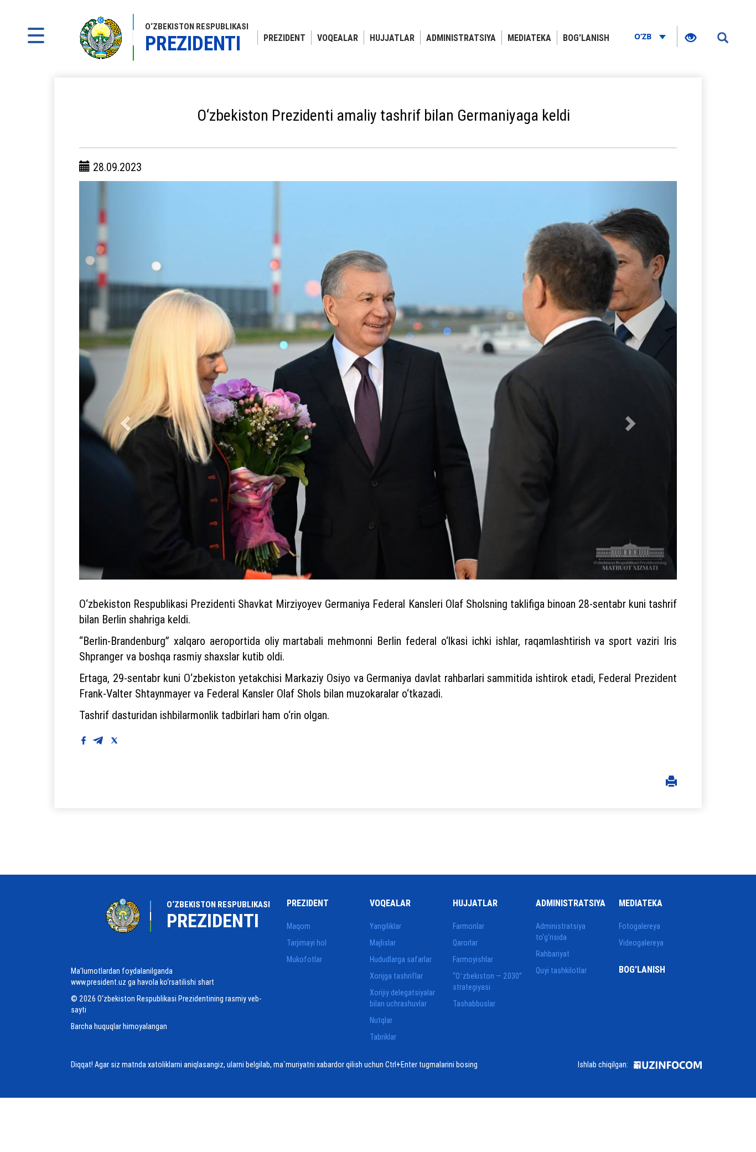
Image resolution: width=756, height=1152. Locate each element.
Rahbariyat (552, 954)
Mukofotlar (304, 959)
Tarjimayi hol (307, 943)
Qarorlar (465, 943)
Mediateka (529, 37)
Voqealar (337, 37)
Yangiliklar (385, 926)
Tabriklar (383, 1037)
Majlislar (383, 943)
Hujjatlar (392, 37)
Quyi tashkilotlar (561, 970)
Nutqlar (381, 1020)
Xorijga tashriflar (396, 976)
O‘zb (644, 36)
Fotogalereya (639, 926)
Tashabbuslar (474, 1004)
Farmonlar (468, 926)
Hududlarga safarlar (401, 959)
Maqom (298, 926)
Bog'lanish (586, 37)
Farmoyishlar (473, 959)
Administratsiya (461, 37)
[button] (124, 380)
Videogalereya (641, 943)
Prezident (284, 37)
